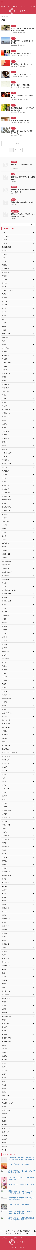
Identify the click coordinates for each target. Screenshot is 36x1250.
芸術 (29, 87)
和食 (24, 122)
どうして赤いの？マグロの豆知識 (18, 1164)
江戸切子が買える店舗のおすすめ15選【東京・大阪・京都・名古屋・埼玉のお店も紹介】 (21, 1159)
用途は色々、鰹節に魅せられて (21, 120)
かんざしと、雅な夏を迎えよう (21, 74)
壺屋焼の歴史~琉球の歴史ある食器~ (22, 202)
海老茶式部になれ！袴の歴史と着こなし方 (21, 1184)
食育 (29, 122)
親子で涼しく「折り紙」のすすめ (21, 64)
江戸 (24, 76)
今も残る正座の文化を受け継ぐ (21, 53)
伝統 (21, 32)
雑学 (27, 55)
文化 (24, 32)
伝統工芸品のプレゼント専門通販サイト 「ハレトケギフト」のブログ (18, 1238)
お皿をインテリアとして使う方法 (18, 1204)
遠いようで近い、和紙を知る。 (21, 85)
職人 (26, 87)
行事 (27, 45)
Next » (18, 143)
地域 (24, 99)
